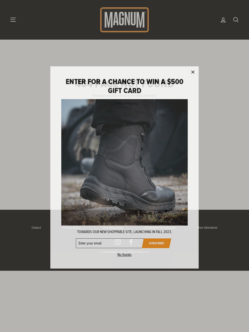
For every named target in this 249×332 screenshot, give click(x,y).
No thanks (124, 253)
